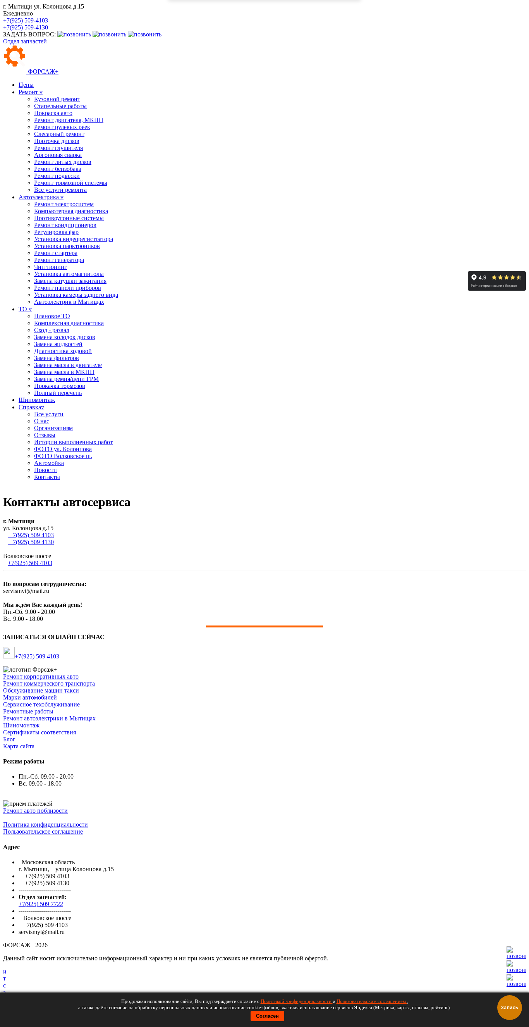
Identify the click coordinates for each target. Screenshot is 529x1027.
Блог (9, 739)
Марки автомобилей (30, 697)
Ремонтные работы (28, 711)
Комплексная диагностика (69, 323)
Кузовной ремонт (57, 99)
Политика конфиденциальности (45, 824)
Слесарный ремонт (59, 134)
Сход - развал (51, 330)
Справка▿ (31, 407)
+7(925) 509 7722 (41, 904)
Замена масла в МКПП (64, 372)
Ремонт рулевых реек (62, 127)
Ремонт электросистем (64, 204)
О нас (41, 421)
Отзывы (44, 435)
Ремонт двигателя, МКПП (68, 120)
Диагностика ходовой (63, 351)
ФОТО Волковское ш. (63, 456)
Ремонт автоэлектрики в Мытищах (49, 718)
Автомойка (49, 463)
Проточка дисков (56, 141)
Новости (45, 470)
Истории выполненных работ (73, 442)
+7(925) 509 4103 (31, 535)
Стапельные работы (60, 106)
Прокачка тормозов (59, 386)
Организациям (53, 428)
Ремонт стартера (55, 253)
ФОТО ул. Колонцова (63, 449)
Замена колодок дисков (64, 337)
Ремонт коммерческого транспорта (49, 683)
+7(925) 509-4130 (25, 27)
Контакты (47, 477)
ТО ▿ (25, 309)
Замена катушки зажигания (70, 280)
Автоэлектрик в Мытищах (69, 301)
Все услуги (49, 414)
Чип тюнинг (50, 267)
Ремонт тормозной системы (70, 182)
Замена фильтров (56, 358)
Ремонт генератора (59, 260)
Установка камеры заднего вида (76, 294)
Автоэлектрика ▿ (41, 197)
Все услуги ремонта (60, 189)
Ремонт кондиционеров (65, 225)
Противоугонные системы (69, 218)
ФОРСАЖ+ (42, 71)
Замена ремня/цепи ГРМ (66, 379)
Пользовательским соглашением (372, 1001)
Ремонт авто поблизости (35, 810)
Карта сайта (18, 746)
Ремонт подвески (57, 175)
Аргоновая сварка (58, 155)
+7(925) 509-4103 (25, 20)
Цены (26, 84)
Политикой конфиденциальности (297, 1001)
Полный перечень (58, 392)
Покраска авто (53, 113)
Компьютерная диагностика (71, 211)
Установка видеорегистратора (73, 239)
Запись (510, 1007)
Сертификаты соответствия (39, 732)
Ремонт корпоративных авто (41, 676)
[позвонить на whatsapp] (144, 34)
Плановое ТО (52, 316)
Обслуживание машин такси (41, 690)
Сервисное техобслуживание (41, 704)
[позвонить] (516, 983)
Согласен (267, 1016)
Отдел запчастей (25, 41)
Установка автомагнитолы (69, 274)
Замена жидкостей (58, 344)
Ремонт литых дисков (62, 162)
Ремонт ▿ (31, 92)
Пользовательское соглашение (43, 831)
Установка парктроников (67, 246)
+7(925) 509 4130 (31, 542)
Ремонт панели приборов (67, 287)
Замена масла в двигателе (68, 365)
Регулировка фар (56, 232)
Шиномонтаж (37, 399)
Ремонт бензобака (57, 168)
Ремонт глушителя (58, 148)
